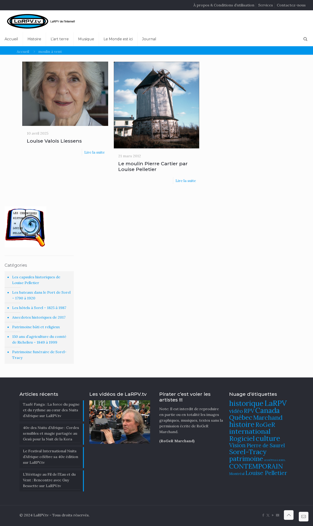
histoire (242, 424)
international (250, 431)
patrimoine (246, 458)
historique (246, 403)
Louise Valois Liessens (54, 141)
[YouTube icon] (273, 515)
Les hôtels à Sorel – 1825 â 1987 (39, 307)
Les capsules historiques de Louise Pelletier (36, 280)
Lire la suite (94, 152)
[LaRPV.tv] (42, 21)
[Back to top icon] (289, 515)
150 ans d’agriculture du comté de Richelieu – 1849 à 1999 (39, 339)
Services (265, 5)
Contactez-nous (291, 5)
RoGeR (265, 424)
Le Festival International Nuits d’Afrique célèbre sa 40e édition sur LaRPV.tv (50, 457)
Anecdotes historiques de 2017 (39, 317)
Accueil (23, 51)
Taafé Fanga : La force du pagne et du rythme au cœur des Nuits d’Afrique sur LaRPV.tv (51, 410)
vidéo (236, 410)
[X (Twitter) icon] (268, 515)
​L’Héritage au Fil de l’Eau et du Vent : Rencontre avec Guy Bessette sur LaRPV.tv (49, 480)
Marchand (268, 417)
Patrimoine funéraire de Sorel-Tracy (39, 355)
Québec (240, 417)
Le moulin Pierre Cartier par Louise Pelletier (153, 166)
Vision (237, 445)
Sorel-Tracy (248, 451)
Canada (267, 410)
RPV (249, 411)
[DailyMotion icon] (277, 515)
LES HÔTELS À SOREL (274, 460)
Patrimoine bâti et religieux (36, 327)
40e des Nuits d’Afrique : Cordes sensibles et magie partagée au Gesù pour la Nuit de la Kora (51, 433)
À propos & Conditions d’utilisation (223, 5)
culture (268, 438)
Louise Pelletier (266, 473)
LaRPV (275, 403)
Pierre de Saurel (266, 445)
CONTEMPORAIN (256, 466)
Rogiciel (242, 438)
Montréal (236, 474)
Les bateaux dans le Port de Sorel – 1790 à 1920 (41, 295)
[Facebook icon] (263, 515)
